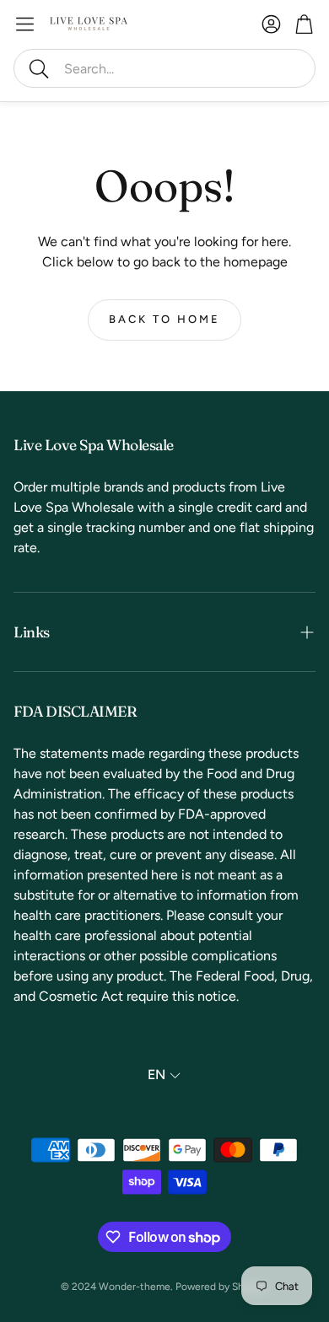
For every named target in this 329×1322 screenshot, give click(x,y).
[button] (164, 68)
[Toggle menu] (24, 24)
